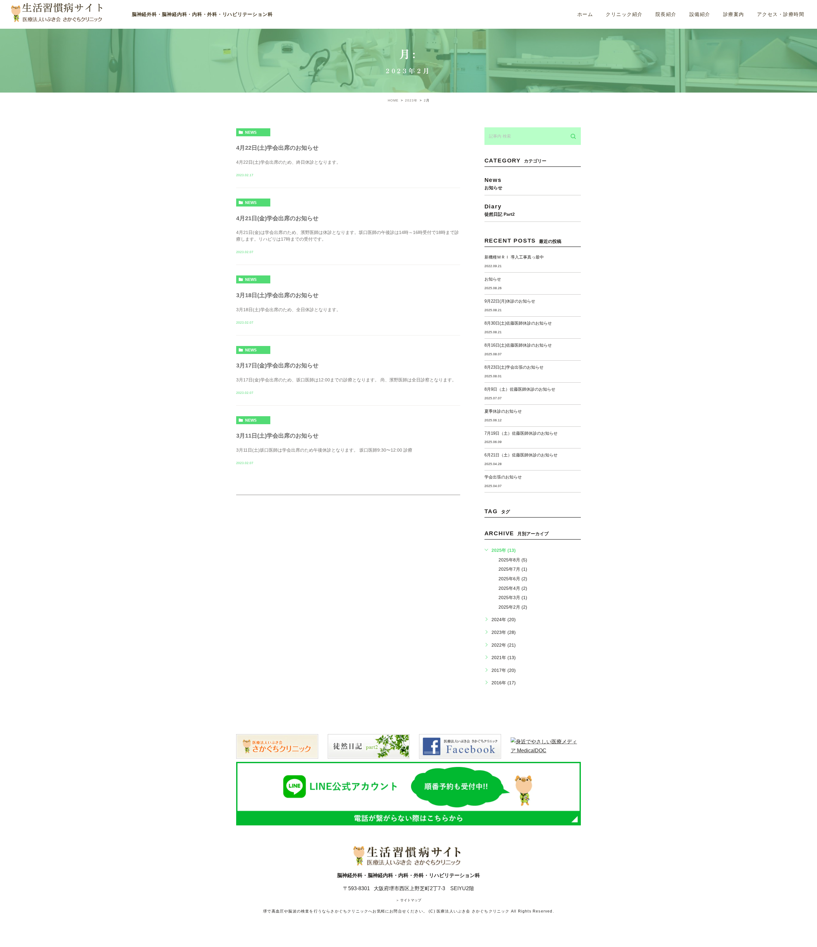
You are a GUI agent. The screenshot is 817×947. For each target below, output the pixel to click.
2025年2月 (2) (512, 607)
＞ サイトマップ (408, 900)
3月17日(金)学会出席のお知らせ (277, 365)
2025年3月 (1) (512, 597)
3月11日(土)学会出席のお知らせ (277, 435)
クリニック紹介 (624, 14)
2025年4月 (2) (512, 588)
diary (499, 209)
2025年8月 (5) (512, 559)
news (251, 132)
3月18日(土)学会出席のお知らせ (277, 295)
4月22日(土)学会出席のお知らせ (277, 148)
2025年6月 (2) (512, 578)
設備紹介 (699, 14)
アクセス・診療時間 (781, 14)
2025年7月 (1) (512, 569)
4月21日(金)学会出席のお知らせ (277, 218)
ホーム (585, 14)
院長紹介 (666, 14)
